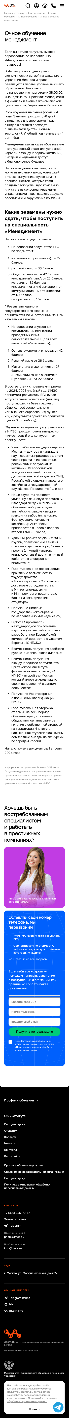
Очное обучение (27, 16)
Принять (34, 1409)
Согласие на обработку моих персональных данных (33, 1042)
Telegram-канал (19, 1298)
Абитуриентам (36, 13)
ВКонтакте (16, 1310)
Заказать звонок (15, 1219)
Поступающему (14, 1124)
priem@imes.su (14, 1237)
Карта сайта (12, 1156)
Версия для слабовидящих (45, 6)
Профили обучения (19, 1100)
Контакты (10, 1150)
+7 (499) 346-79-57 (17, 1213)
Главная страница (14, 13)
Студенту (10, 1130)
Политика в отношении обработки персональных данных (27, 1186)
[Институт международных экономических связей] (10, 5)
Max (12, 1304)
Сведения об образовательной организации (34, 1172)
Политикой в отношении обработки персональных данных (34, 1048)
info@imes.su (13, 1248)
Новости (9, 1143)
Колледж (10, 1137)
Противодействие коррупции (23, 1165)
